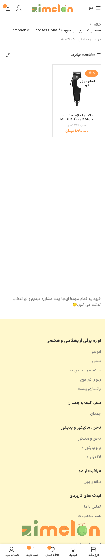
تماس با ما (92, 506)
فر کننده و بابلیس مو (85, 370)
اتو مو (96, 352)
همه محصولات (89, 516)
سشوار (96, 361)
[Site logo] (53, 8)
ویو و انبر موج (90, 379)
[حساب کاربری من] (18, 8)
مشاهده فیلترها (83, 55)
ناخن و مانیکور (89, 438)
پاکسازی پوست (89, 389)
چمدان (95, 414)
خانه (97, 24)
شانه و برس (92, 482)
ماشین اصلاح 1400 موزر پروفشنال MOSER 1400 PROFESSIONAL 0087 (76, 119)
